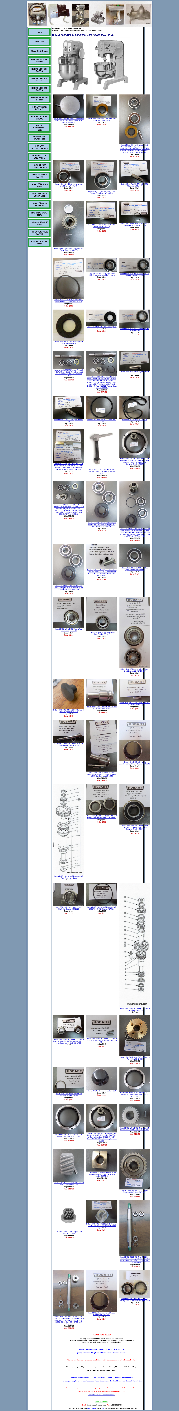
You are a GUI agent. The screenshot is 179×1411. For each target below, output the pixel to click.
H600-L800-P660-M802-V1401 (39, 195)
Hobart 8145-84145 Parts (39, 223)
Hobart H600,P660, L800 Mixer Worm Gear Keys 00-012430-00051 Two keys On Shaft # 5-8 (102, 1040)
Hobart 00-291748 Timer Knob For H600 (102, 1091)
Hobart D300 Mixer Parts (39, 185)
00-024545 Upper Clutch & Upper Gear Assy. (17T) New (68, 1232)
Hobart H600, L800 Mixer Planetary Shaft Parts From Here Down (68, 877)
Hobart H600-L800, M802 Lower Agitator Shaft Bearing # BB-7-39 (69, 185)
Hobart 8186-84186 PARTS (39, 233)
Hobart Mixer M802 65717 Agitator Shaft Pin (135, 372)
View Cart (39, 42)
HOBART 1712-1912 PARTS (39, 157)
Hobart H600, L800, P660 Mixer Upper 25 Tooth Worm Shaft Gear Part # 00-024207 (134, 1129)
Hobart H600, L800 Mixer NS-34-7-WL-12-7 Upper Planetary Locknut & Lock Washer (102, 817)
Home (39, 32)
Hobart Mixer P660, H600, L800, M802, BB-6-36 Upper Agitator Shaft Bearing (101, 274)
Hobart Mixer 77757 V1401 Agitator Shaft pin (68, 420)
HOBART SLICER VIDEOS (39, 118)
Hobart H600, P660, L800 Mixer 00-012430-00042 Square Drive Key (134, 704)
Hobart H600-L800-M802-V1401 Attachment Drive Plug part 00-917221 (68, 711)
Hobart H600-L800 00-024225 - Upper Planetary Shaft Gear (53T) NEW (135, 1191)
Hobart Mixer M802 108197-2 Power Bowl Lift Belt (101, 420)
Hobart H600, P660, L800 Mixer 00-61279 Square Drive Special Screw (68, 744)
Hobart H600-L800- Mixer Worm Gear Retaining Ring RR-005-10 (69, 1094)
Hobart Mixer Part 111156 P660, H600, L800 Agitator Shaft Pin (134, 185)
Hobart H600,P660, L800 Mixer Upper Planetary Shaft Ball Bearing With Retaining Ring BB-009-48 (135, 827)
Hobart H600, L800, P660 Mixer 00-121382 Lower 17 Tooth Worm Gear (69, 1184)
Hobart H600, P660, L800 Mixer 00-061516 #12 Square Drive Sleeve (102, 707)
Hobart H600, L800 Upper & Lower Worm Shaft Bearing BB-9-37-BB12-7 (134, 670)
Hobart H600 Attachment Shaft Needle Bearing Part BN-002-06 (101, 1314)
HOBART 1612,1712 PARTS (39, 147)
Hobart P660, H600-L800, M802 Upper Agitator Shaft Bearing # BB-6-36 (101, 192)
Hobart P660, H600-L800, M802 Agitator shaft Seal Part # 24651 (102, 119)
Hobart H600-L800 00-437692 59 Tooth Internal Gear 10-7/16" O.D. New (68, 1135)
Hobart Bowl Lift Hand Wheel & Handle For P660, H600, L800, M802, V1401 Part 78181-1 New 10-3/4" (69, 120)
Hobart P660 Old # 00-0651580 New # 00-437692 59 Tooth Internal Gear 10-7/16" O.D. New (134, 1094)
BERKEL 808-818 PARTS (39, 80)
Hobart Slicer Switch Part (39, 138)
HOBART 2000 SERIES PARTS (39, 166)
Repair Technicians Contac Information (101, 1395)
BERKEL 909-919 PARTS (39, 89)
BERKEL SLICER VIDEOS (39, 60)
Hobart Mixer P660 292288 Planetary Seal (101, 327)
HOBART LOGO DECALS (39, 108)
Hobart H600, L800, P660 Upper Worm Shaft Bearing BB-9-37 (68, 630)
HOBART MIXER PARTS (39, 176)
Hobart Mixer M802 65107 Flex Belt (134, 420)
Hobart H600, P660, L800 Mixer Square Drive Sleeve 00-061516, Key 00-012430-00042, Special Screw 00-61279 (101, 774)
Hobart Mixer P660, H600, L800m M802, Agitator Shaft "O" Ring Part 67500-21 (68, 301)
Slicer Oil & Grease (39, 51)
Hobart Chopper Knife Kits (39, 204)
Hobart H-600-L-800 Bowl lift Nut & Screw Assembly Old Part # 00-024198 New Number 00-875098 (101, 1174)
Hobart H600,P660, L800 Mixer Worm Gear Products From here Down (135, 1009)
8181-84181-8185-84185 (39, 242)
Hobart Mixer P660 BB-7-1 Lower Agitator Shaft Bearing (134, 330)
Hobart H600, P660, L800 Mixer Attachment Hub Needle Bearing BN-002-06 (134, 763)
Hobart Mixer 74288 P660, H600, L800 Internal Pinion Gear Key (101, 226)
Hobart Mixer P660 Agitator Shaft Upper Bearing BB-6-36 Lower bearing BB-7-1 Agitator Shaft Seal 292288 (102, 524)
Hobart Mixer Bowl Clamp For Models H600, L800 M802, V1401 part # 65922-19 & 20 (101, 471)
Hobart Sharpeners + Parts (39, 127)
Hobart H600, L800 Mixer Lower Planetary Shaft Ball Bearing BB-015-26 (68, 908)
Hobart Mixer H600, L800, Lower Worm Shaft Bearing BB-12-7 (101, 633)
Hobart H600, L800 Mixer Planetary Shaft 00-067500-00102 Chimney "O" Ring (101, 908)
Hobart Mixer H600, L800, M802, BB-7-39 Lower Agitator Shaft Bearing (134, 274)
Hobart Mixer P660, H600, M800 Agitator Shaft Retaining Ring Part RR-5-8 (134, 224)
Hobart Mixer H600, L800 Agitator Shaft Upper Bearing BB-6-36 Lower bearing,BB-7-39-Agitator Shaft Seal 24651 (68, 587)
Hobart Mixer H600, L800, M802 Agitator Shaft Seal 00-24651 (69, 342)
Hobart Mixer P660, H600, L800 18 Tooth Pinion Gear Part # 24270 (68, 249)
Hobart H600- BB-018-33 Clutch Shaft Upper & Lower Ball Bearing (135, 569)
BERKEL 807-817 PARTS (39, 70)
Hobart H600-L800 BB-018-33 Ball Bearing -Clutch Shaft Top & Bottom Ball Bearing (101, 1225)
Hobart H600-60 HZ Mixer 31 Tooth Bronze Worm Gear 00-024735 (135, 1058)
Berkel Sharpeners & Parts (39, 99)
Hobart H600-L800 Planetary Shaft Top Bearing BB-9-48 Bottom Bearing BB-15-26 (135, 1300)
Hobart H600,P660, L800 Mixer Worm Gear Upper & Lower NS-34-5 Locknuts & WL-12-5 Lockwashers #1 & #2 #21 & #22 (68, 1041)
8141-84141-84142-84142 (39, 214)
